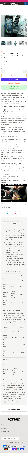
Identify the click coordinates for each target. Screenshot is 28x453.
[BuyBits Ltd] (14, 3)
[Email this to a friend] (20, 213)
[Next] (25, 25)
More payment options (14, 83)
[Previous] (2, 25)
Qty (2, 68)
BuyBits (3, 51)
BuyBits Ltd (10, 442)
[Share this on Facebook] (11, 213)
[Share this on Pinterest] (15, 213)
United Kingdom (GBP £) (9, 438)
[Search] (22, 3)
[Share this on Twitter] (7, 213)
